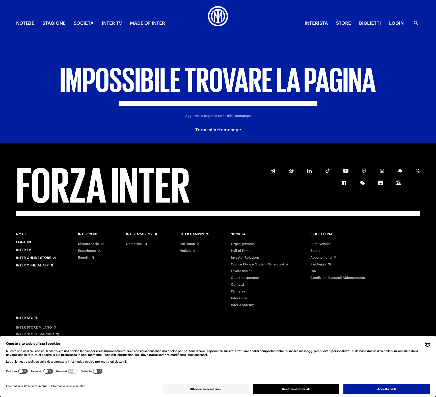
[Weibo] (291, 171)
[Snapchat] (400, 171)
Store (343, 23)
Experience (87, 251)
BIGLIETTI (370, 23)
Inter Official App (32, 265)
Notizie (23, 234)
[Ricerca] (416, 23)
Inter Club (87, 234)
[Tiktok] (327, 171)
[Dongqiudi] (380, 183)
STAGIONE (54, 23)
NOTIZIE (25, 23)
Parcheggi (318, 264)
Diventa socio (88, 244)
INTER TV (112, 23)
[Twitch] (364, 171)
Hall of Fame (241, 251)
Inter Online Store (33, 258)
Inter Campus (191, 234)
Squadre (24, 242)
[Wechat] (362, 183)
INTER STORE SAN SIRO (35, 334)
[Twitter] (417, 171)
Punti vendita (320, 244)
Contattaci (134, 244)
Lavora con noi (242, 271)
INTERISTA (316, 23)
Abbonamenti (321, 258)
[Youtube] (346, 171)
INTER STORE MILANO (34, 328)
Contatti (237, 285)
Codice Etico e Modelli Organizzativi (259, 264)
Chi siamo (187, 244)
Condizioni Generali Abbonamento (337, 278)
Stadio (315, 251)
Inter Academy (139, 234)
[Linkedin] (309, 171)
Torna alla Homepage (218, 130)
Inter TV (23, 250)
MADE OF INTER (147, 23)
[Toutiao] (399, 183)
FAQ (313, 271)
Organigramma (243, 244)
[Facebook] (344, 183)
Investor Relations (245, 258)
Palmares (238, 291)
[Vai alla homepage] (218, 17)
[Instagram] (382, 171)
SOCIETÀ (84, 23)
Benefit (84, 258)
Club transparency (245, 278)
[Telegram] (273, 171)
